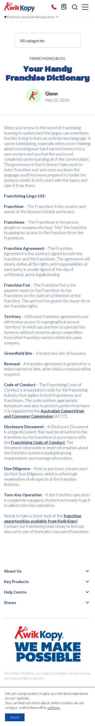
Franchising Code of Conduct (38, 442)
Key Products (16, 581)
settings (54, 707)
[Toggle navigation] (85, 7)
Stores (10, 602)
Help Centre (15, 592)
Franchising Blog (47, 58)
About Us (12, 571)
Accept (14, 717)
